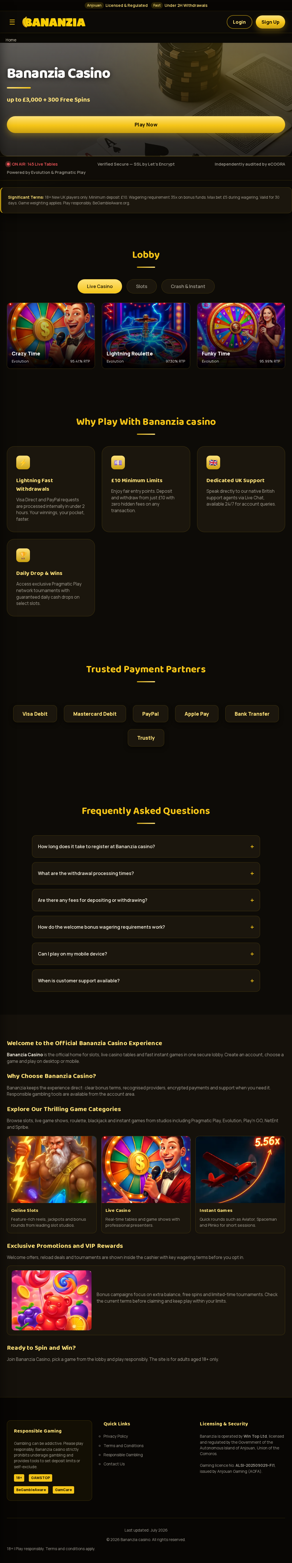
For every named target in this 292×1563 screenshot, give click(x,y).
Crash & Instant (188, 286)
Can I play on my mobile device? (72, 954)
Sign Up (270, 22)
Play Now (146, 124)
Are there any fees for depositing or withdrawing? (92, 900)
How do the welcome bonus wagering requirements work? (101, 927)
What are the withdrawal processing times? (86, 873)
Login (239, 22)
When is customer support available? (79, 980)
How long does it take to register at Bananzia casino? (96, 846)
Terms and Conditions (123, 1445)
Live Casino (100, 286)
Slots (141, 286)
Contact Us (114, 1464)
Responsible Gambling (123, 1454)
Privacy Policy (116, 1436)
